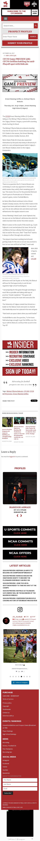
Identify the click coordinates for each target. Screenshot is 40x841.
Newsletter (6, 773)
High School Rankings (9, 734)
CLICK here (34, 12)
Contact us (6, 713)
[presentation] (17, 515)
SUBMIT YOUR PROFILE (20, 43)
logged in (12, 457)
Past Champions (8, 749)
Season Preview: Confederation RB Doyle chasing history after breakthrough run (20, 599)
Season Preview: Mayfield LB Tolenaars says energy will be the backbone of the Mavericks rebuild (19, 593)
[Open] (20, 646)
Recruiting (6, 742)
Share (13, 839)
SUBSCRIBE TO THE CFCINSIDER (16, 12)
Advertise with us (8, 716)
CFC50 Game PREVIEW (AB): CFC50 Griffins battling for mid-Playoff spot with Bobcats (19, 61)
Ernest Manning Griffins (20, 394)
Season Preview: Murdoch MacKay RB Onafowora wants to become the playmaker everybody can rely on (19, 433)
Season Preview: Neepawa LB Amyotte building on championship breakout (7, 434)
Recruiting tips (7, 752)
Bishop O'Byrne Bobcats (15, 391)
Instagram (6, 760)
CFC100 (33, 259)
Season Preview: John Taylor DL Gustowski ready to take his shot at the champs (31, 430)
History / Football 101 (9, 746)
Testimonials (7, 709)
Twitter (5, 767)
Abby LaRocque (11, 55)
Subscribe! (7, 793)
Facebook (6, 763)
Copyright (6, 706)
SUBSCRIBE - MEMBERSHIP (11, 696)
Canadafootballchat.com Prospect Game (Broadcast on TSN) (19, 726)
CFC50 (7, 116)
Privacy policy (7, 703)
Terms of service (8, 699)
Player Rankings (8, 731)
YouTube (5, 770)
